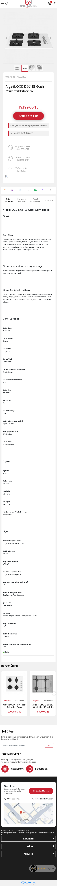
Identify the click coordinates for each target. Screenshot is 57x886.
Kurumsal (28, 838)
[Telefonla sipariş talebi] (44, 190)
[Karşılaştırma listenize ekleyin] (28, 190)
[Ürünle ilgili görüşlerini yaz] (20, 190)
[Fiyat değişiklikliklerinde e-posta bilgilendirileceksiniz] (36, 190)
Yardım (28, 846)
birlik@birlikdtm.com (44, 799)
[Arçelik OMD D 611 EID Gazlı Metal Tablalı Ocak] (42, 684)
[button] (6, 38)
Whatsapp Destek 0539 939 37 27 (22, 158)
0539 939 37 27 (13, 799)
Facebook (41, 769)
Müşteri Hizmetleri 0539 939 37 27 (22, 148)
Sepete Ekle (30, 116)
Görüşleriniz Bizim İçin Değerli (22, 169)
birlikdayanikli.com (8, 833)
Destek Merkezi (42, 791)
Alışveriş (28, 853)
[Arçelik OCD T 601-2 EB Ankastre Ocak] (14, 684)
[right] (54, 693)
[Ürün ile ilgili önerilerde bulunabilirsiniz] (51, 190)
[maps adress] (28, 813)
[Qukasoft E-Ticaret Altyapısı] (28, 883)
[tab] (8, 200)
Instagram (16, 769)
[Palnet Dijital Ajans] (42, 868)
